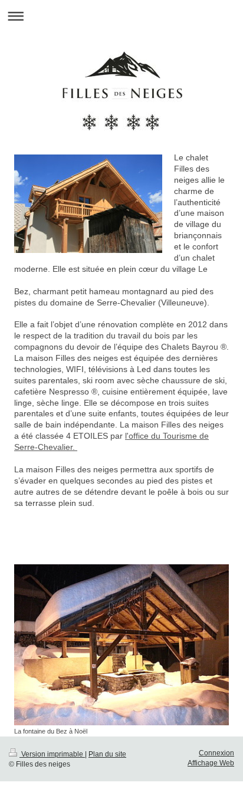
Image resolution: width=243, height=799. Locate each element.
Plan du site (107, 754)
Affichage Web (211, 763)
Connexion (216, 753)
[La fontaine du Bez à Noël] (121, 644)
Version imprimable (52, 754)
